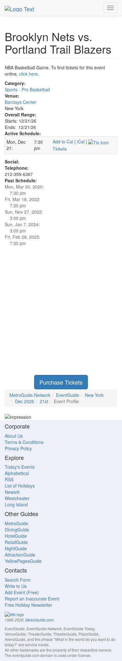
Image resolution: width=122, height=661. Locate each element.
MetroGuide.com (39, 619)
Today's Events (20, 467)
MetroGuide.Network (29, 395)
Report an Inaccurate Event (32, 598)
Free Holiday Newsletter (28, 605)
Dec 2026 (24, 401)
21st (44, 401)
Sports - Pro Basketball (27, 89)
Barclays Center (20, 102)
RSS (9, 479)
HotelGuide (16, 536)
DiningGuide (17, 529)
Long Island (16, 504)
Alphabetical (17, 473)
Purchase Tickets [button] (61, 382)
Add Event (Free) (22, 592)
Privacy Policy (18, 448)
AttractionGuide (20, 555)
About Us (14, 436)
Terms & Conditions (24, 442)
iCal (80, 141)
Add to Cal (63, 141)
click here (28, 74)
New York (94, 395)
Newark (12, 492)
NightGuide (16, 548)
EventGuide (67, 395)
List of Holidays (20, 485)
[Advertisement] (61, 314)
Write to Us (16, 586)
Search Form (18, 580)
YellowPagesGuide (23, 561)
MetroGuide (16, 523)
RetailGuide (16, 542)
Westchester (17, 498)
